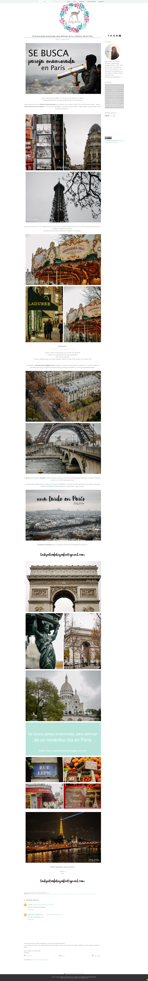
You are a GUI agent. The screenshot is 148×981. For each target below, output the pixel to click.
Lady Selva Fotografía (52, 484)
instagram (114, 89)
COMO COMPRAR (91, 1)
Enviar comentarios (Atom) (40, 960)
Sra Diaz (30, 904)
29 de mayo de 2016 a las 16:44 (43, 904)
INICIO (68, 1)
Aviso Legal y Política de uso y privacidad (74, 978)
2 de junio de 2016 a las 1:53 (54, 914)
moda (114, 97)
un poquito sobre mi (114, 103)
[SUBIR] (147, 980)
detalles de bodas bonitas (114, 87)
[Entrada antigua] (96, 956)
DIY (114, 85)
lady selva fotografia (114, 93)
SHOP (74, 1)
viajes (114, 105)
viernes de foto (114, 107)
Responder (31, 909)
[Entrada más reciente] (28, 956)
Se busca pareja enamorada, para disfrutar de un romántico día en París (62, 36)
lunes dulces (114, 95)
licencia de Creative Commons (114, 141)
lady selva (114, 91)
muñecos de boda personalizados (114, 100)
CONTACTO (101, 1)
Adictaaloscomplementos (35, 914)
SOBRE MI (81, 1)
